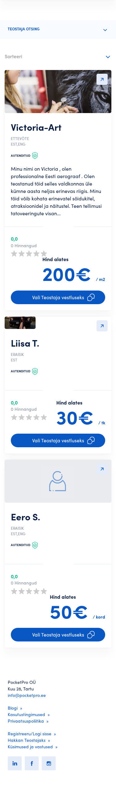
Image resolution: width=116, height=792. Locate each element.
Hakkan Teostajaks (26, 740)
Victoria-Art (36, 127)
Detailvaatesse (102, 79)
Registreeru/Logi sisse (29, 734)
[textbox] (53, 55)
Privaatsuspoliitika (26, 721)
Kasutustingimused (26, 714)
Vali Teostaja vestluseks (58, 297)
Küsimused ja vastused (30, 747)
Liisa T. (25, 343)
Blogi (13, 708)
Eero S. (25, 517)
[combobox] (58, 57)
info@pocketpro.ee (27, 695)
